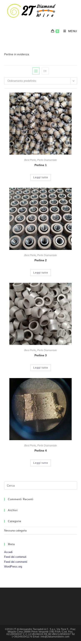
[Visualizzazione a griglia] (35, 71)
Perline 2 (40, 260)
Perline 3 (40, 355)
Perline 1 (40, 165)
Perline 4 (40, 450)
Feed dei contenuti (15, 556)
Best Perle (30, 160)
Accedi (8, 552)
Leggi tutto (40, 177)
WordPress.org (13, 566)
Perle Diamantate (47, 160)
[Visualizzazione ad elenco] (45, 71)
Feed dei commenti (15, 561)
